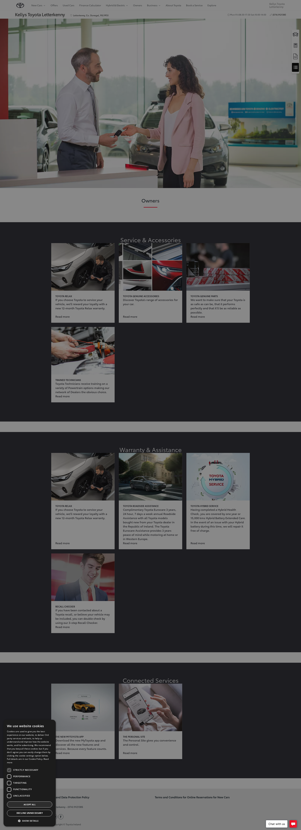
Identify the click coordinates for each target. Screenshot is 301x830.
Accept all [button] (30, 804)
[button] (29, 821)
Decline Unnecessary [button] (30, 813)
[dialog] (29, 773)
